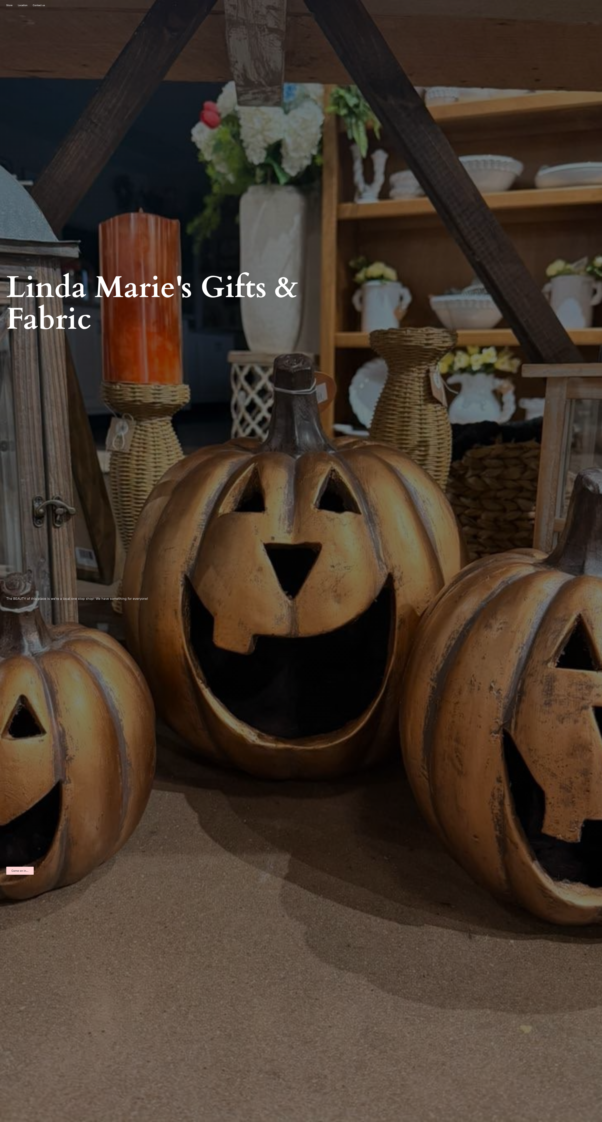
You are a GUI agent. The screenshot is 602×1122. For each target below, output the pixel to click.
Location (22, 5)
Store (9, 5)
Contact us (39, 5)
